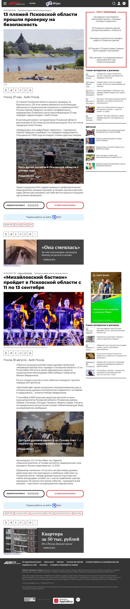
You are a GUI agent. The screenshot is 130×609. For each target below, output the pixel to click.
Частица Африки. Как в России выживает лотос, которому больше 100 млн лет (111, 331)
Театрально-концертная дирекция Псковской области (25, 347)
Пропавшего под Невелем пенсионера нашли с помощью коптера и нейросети (106, 19)
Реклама (60, 562)
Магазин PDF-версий (75, 562)
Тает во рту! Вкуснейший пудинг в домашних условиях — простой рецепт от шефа (110, 109)
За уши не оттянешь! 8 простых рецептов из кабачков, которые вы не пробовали (111, 356)
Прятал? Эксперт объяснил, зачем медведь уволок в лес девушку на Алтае (110, 118)
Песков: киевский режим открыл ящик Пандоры (109, 139)
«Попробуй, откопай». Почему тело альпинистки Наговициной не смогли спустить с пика (111, 373)
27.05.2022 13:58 (10, 10)
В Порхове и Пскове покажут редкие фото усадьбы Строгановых (106, 49)
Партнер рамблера (44, 599)
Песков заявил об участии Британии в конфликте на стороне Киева (110, 131)
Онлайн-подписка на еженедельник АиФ (102, 562)
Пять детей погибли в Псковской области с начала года (48, 169)
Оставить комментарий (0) (65, 205)
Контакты (43, 565)
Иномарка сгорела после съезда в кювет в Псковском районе (106, 39)
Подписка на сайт (29, 565)
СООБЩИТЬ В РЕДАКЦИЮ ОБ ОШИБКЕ (64, 565)
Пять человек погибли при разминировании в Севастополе (109, 156)
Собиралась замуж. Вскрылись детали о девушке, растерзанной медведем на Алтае (110, 76)
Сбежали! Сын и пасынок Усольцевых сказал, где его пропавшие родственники (111, 347)
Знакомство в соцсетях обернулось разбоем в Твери (110, 148)
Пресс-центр (49, 562)
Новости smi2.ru (12, 265)
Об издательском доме (31, 562)
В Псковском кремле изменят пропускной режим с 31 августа (106, 29)
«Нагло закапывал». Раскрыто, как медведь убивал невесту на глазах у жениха (111, 93)
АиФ (5, 84)
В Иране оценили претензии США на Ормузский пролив (110, 165)
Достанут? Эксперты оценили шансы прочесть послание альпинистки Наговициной (111, 101)
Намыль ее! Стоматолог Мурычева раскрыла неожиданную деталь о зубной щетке (110, 364)
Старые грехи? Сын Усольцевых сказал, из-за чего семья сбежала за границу (111, 84)
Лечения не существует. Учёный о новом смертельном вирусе (110, 338)
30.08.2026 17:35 (10, 273)
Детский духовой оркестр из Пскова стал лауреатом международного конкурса (47, 442)
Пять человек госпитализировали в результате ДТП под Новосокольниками (106, 60)
